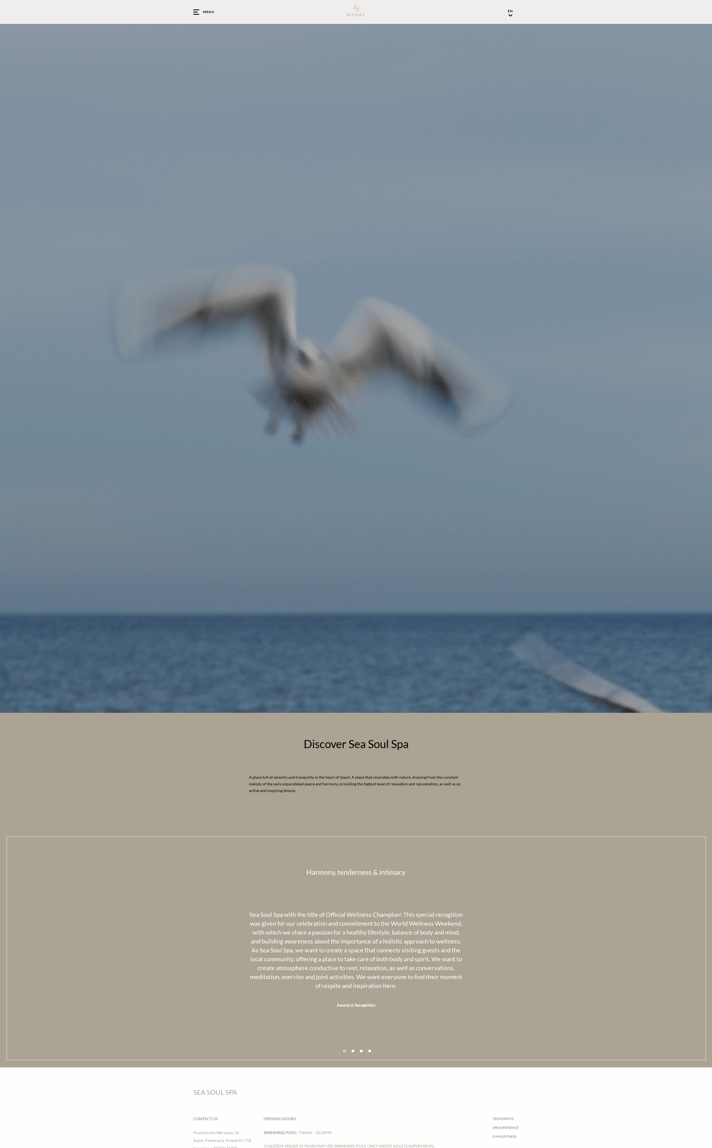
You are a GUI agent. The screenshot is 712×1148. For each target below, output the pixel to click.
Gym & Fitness (504, 1136)
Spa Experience (506, 1127)
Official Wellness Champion (363, 914)
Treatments (503, 1119)
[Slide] (344, 1051)
